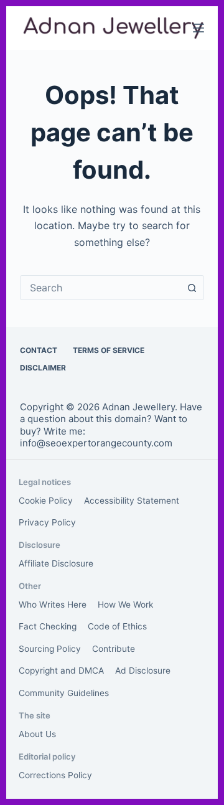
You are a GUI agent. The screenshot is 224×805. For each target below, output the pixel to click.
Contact (38, 350)
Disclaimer (43, 367)
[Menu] (198, 28)
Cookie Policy (46, 501)
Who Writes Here (52, 605)
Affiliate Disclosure (56, 563)
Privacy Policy (47, 522)
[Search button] (191, 287)
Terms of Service (108, 350)
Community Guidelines (64, 693)
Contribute (113, 649)
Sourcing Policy (50, 649)
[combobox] (100, 287)
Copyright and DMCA (61, 671)
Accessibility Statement (131, 501)
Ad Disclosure (142, 671)
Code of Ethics (117, 626)
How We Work (125, 605)
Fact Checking (48, 626)
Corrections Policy (55, 775)
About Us (37, 734)
